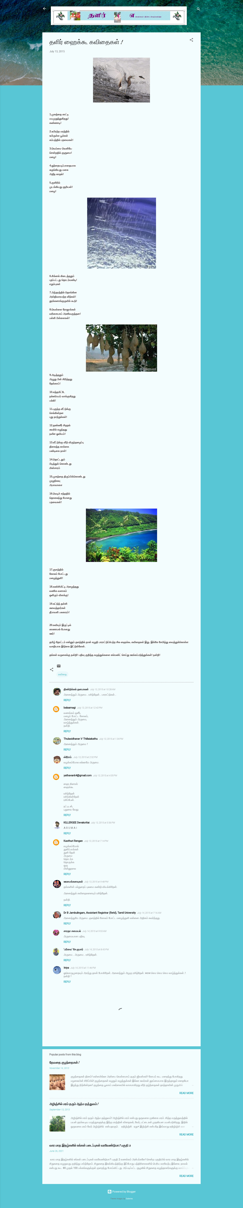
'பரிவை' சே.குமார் (73, 949)
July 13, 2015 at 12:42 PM (89, 707)
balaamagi (70, 707)
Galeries (129, 1199)
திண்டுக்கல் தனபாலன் (76, 689)
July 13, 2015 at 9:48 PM (96, 881)
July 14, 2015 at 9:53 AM (94, 931)
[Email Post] (59, 667)
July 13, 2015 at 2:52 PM (85, 757)
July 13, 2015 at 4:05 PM (105, 775)
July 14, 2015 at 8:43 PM (97, 949)
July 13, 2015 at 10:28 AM (102, 689)
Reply (67, 700)
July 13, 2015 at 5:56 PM (103, 822)
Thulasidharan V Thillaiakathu (81, 738)
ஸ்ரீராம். (68, 757)
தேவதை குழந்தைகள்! (64, 1062)
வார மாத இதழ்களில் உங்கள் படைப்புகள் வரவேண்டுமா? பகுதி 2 (90, 1145)
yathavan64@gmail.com (78, 775)
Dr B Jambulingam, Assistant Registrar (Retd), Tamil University (100, 912)
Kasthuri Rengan (73, 840)
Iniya (66, 967)
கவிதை (62, 674)
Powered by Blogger (124, 1191)
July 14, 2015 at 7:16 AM (149, 912)
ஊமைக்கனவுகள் (73, 881)
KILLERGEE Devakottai (76, 822)
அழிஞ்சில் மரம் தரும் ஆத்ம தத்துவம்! (73, 1104)
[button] (191, 40)
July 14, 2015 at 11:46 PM (83, 967)
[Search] (198, 9)
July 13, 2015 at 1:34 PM (111, 739)
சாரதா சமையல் (72, 931)
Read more (186, 1093)
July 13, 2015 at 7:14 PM (96, 841)
